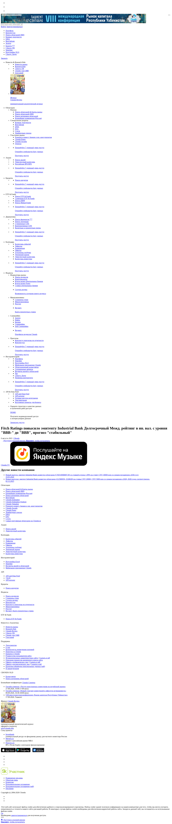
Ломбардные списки (23, 133)
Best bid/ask (10, 41)
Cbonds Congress (28, 683)
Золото (8, 43)
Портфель (9, 31)
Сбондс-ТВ (10, 48)
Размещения (20, 248)
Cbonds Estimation (13, 500)
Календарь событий (23, 244)
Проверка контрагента (24, 378)
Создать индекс (12, 600)
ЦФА (8, 39)
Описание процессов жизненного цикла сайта (24, 660)
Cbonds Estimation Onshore (16, 502)
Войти (3, 27)
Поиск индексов (21, 277)
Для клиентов (11, 645)
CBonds (16, 438)
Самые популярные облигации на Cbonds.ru (23, 521)
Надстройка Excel (13, 562)
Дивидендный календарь (25, 162)
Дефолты (18, 246)
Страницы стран (21, 300)
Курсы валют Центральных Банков (29, 281)
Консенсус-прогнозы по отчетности (29, 340)
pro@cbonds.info (7, 728)
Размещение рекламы (14, 778)
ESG (17, 129)
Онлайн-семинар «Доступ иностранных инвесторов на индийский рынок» (36, 687)
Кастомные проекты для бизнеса (28, 402)
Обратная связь (12, 780)
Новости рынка (21, 64)
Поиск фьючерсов (23, 219)
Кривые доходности (14, 37)
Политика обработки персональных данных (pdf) (25, 666)
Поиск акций (20, 160)
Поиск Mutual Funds (23, 203)
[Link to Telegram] (7, 756)
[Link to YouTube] (7, 759)
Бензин (18, 322)
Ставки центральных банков (26, 286)
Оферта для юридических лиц (18, 664)
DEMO (13, 412)
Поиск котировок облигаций (26, 116)
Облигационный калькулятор (27, 367)
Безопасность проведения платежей (20, 650)
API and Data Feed (22, 394)
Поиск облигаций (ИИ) (15, 35)
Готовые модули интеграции (26, 398)
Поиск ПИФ (20, 201)
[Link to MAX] (7, 765)
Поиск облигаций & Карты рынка (28, 112)
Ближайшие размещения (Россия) (28, 118)
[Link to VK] (7, 762)
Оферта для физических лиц (17, 662)
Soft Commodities (21, 326)
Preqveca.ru (10, 743)
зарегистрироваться (19, 815)
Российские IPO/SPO (23, 164)
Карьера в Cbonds (13, 654)
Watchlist (9, 50)
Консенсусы (10, 33)
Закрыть (4, 58)
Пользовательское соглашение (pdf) (20, 786)
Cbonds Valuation (12, 504)
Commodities (20, 324)
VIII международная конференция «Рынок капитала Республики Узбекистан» (37, 695)
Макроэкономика (22, 302)
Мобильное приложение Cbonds (28, 365)
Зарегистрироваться (14, 27)
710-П (8, 578)
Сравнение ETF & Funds (25, 198)
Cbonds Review (12, 631)
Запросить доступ (17, 422)
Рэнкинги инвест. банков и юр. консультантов (33, 137)
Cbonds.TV (5, 465)
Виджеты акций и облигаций (26, 371)
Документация (21, 400)
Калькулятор (11, 676)
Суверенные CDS (22, 224)
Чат (16, 373)
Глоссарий (19, 73)
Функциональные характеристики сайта (22, 658)
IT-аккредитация (12, 669)
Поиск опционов (22, 222)
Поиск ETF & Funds (23, 196)
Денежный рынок (22, 255)
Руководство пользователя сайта (18, 656)
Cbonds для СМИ (22, 71)
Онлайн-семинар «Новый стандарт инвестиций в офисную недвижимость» (36, 691)
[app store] (8, 752)
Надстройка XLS (12, 52)
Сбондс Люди (11, 54)
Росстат (18, 304)
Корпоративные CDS (23, 226)
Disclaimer (10, 789)
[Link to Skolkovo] (13, 774)
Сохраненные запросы (24, 369)
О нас (8, 647)
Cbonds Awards (21, 142)
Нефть (17, 320)
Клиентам (10, 782)
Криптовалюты (21, 279)
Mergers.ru (10, 739)
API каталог (20, 396)
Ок (2, 813)
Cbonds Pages (20, 139)
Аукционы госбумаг (23, 253)
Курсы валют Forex (22, 283)
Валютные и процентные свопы (28, 228)
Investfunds (10, 734)
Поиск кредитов (21, 180)
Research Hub (20, 67)
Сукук (17, 131)
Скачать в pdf (44, 658)
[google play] (23, 752)
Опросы (18, 144)
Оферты (18, 250)
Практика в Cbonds (13, 652)
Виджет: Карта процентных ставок (20, 611)
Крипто (10, 46)
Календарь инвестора (23, 259)
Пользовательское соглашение (18, 784)
